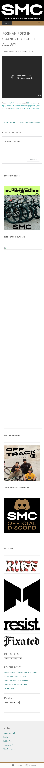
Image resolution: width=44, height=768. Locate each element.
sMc (34, 106)
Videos (15, 103)
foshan (17, 106)
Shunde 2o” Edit (9, 123)
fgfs (11, 103)
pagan (30, 106)
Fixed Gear (10, 106)
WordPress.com (9, 749)
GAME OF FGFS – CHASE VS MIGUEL (16, 681)
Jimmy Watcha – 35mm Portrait (15, 685)
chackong (34, 103)
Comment (33, 159)
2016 (29, 103)
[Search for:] (39, 23)
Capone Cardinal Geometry (31, 123)
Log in (5, 737)
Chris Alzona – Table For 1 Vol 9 (15, 677)
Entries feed (7, 741)
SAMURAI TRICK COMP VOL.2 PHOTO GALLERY (20, 673)
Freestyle (24, 106)
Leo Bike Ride (9, 689)
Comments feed (9, 745)
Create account (9, 733)
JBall (23, 109)
